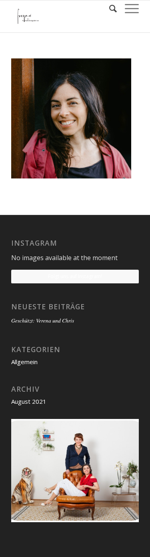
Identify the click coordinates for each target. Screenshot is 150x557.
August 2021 (28, 401)
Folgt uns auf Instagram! (75, 276)
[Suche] (109, 8)
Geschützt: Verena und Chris (42, 320)
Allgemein (24, 362)
